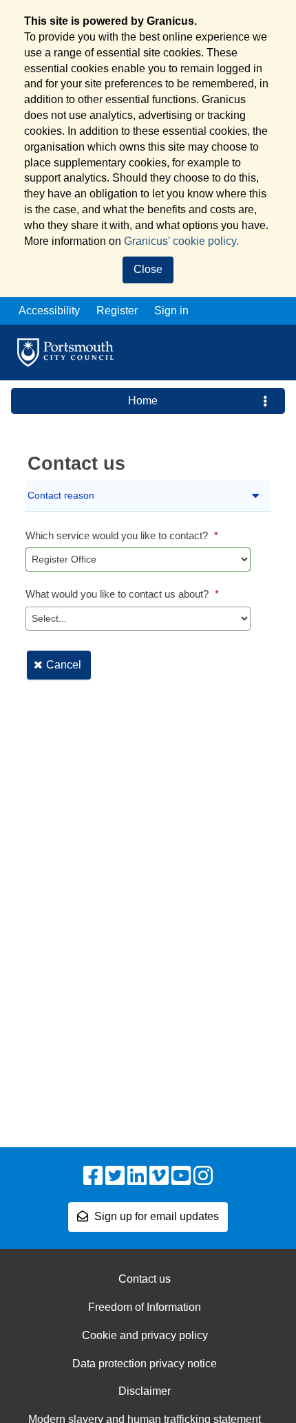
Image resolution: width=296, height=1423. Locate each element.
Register (117, 310)
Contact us (144, 1279)
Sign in (171, 310)
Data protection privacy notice (144, 1363)
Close (148, 269)
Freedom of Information (144, 1307)
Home (143, 400)
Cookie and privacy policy (145, 1335)
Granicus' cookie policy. (181, 241)
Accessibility (49, 310)
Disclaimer (144, 1391)
